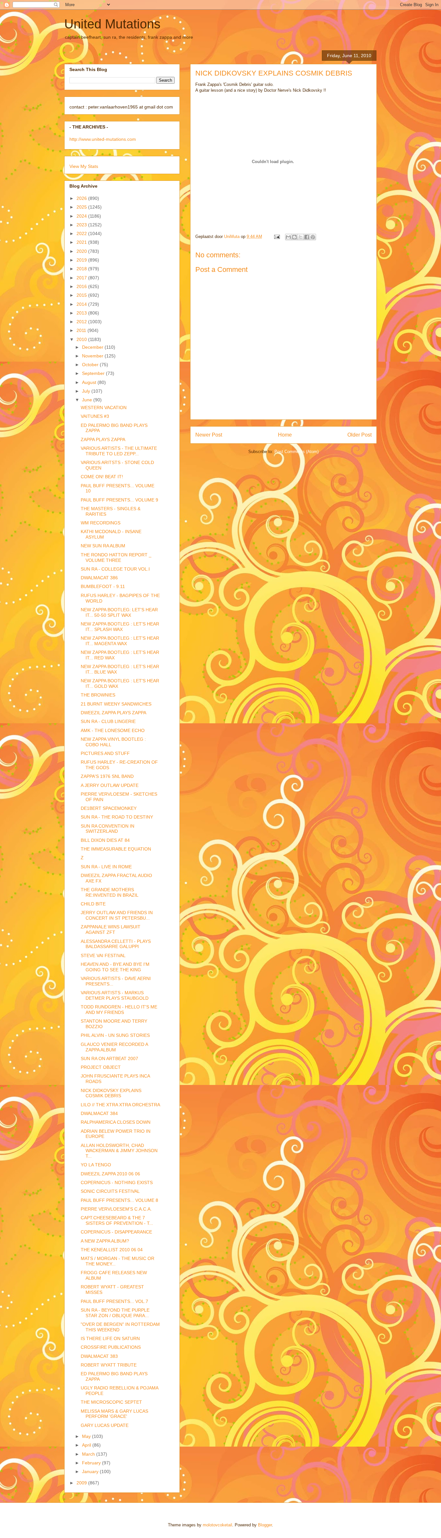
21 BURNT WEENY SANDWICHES (116, 704)
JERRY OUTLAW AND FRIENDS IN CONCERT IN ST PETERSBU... (117, 915)
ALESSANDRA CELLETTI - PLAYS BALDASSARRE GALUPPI (116, 944)
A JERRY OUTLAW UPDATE (109, 785)
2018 (82, 268)
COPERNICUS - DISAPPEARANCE (116, 1231)
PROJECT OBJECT (101, 1067)
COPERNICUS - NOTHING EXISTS (117, 1182)
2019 (82, 260)
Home (285, 435)
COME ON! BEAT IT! (102, 476)
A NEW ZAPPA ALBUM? (105, 1241)
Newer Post (208, 435)
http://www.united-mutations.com (102, 139)
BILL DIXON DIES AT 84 (105, 840)
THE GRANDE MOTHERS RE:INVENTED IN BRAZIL (109, 892)
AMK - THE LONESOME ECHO (113, 730)
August (89, 382)
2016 (82, 286)
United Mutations (112, 24)
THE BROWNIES (98, 694)
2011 (82, 330)
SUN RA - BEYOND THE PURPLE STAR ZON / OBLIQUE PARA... (115, 1312)
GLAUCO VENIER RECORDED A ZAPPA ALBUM (114, 1047)
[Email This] (288, 237)
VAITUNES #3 (95, 416)
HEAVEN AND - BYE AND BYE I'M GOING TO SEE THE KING (115, 967)
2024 (82, 216)
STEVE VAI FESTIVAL (103, 955)
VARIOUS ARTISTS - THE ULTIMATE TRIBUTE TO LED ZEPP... (119, 451)
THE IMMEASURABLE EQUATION (116, 849)
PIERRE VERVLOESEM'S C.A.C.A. (116, 1209)
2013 (82, 312)
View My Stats (83, 166)
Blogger (265, 1525)
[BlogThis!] (294, 237)
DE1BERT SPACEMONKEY (109, 808)
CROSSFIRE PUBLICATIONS (111, 1347)
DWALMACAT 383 (99, 1356)
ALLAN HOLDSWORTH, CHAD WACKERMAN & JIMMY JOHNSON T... (119, 1151)
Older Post (359, 435)
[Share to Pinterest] (313, 237)
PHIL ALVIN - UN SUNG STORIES (115, 1035)
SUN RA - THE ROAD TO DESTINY (117, 817)
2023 (82, 224)
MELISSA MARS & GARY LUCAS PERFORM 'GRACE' (114, 1414)
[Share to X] (300, 237)
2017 (82, 277)
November (93, 355)
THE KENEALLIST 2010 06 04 (112, 1249)
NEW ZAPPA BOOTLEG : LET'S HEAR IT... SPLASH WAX (120, 626)
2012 (82, 321)
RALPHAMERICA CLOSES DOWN (115, 1122)
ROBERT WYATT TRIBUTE (109, 1365)
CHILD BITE (93, 903)
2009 (82, 1482)
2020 (82, 251)
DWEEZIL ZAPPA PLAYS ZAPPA (113, 712)
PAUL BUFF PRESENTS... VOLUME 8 (119, 1200)
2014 (82, 304)
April (87, 1445)
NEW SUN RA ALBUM (103, 545)
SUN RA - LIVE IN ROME (106, 866)
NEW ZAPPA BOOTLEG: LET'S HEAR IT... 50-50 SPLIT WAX (119, 612)
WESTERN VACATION (104, 407)
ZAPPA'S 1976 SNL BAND (107, 776)
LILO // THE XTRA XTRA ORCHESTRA (120, 1104)
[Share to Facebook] (306, 237)
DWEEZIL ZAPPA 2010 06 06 (110, 1173)
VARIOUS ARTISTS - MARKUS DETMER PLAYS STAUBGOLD (115, 995)
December (93, 347)
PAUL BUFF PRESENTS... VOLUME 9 (119, 499)
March (89, 1454)
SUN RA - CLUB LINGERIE (108, 721)
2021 (82, 242)
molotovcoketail (217, 1525)
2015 (82, 295)
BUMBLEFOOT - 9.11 (103, 586)
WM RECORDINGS (100, 522)
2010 (82, 339)
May (87, 1436)
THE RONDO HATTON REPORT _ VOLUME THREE (116, 557)
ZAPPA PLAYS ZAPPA (103, 439)
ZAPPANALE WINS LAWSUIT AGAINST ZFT (110, 929)
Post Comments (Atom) (296, 451)
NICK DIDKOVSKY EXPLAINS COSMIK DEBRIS (111, 1093)
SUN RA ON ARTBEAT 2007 (109, 1058)
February (92, 1462)
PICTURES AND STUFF (105, 753)
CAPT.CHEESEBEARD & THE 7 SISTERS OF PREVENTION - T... (117, 1220)
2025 (82, 207)
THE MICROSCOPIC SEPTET (111, 1402)
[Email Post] (276, 236)
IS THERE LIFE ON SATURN (110, 1338)
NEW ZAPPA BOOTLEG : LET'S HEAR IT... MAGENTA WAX (120, 640)
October (91, 364)
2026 (82, 198)
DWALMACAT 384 (99, 1113)
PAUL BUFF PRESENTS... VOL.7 (114, 1301)
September (94, 373)
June (87, 399)
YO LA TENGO (96, 1164)
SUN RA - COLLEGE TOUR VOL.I (115, 569)
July (86, 391)
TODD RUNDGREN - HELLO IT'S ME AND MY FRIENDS (119, 1009)
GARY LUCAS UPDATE (104, 1425)
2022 (82, 233)
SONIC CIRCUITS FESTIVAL (110, 1191)
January (91, 1471)
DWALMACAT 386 (99, 577)
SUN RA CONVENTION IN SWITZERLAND (107, 828)
